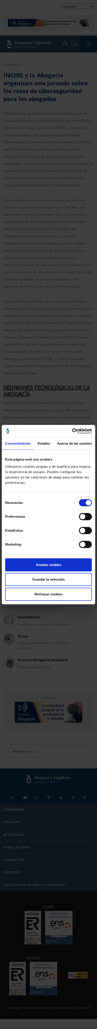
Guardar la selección (48, 579)
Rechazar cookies (48, 594)
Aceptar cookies (48, 565)
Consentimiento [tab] (17, 443)
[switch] (85, 516)
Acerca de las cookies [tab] (74, 443)
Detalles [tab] (43, 443)
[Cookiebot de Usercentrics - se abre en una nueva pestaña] (72, 431)
